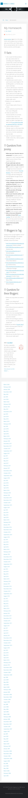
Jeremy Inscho (7, 39)
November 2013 (8, 559)
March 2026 (6, 384)
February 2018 (7, 438)
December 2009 (8, 667)
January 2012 (7, 613)
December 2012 (8, 586)
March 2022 (6, 401)
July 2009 (6, 677)
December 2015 (8, 497)
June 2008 (6, 707)
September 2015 (8, 505)
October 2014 (7, 532)
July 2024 (6, 397)
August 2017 (7, 453)
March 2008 (6, 714)
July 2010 (6, 650)
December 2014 (8, 527)
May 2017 (6, 460)
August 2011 (7, 625)
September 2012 (8, 593)
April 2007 (6, 741)
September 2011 (8, 623)
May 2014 (6, 544)
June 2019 (6, 416)
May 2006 (6, 768)
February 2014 (7, 552)
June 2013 (6, 571)
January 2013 (7, 584)
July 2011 (6, 628)
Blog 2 (7, 20)
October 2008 (7, 699)
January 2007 (7, 748)
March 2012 (6, 608)
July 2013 (6, 569)
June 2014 (6, 542)
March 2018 (6, 436)
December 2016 (8, 470)
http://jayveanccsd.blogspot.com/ (14, 255)
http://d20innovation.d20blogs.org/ (14, 278)
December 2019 (8, 411)
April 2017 (6, 463)
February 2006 (7, 773)
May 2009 (6, 682)
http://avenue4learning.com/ (13, 251)
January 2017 (7, 468)
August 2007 (7, 731)
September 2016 (8, 475)
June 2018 (6, 429)
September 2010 (8, 645)
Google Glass (20, 324)
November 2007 (8, 724)
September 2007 (8, 729)
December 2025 (8, 392)
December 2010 (8, 638)
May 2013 (6, 574)
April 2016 (6, 488)
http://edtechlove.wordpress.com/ (14, 247)
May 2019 (6, 419)
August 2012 (7, 596)
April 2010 (6, 657)
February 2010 (7, 662)
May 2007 (6, 739)
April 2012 (6, 606)
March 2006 (6, 771)
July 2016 (6, 480)
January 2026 (7, 389)
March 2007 (6, 743)
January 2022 (7, 406)
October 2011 (7, 620)
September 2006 (8, 758)
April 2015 (6, 517)
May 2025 (6, 394)
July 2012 (6, 598)
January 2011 (7, 635)
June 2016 (6, 483)
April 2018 (6, 433)
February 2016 (7, 493)
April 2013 (6, 576)
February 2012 (7, 611)
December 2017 (8, 443)
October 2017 (7, 448)
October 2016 (7, 473)
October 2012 (7, 591)
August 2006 (7, 761)
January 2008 (7, 719)
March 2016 (6, 490)
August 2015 (7, 507)
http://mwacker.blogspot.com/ (13, 282)
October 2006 (7, 756)
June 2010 (6, 652)
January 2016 (7, 495)
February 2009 (7, 689)
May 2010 (6, 655)
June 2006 (6, 766)
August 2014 (7, 537)
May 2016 (6, 485)
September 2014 (8, 534)
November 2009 (8, 670)
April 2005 (6, 775)
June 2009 (6, 680)
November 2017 (8, 446)
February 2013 (7, 581)
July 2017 (6, 456)
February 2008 (7, 716)
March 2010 (6, 660)
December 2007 (8, 721)
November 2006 (8, 753)
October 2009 (7, 672)
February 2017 (7, 465)
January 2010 (7, 665)
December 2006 (8, 751)
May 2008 (6, 709)
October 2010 (7, 643)
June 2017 (6, 458)
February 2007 (7, 746)
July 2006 (6, 763)
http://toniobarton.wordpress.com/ (14, 259)
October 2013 (7, 561)
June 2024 (6, 399)
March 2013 (6, 579)
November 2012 (8, 588)
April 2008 (6, 711)
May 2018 (6, 431)
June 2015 (6, 512)
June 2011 (6, 630)
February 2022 (7, 404)
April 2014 (6, 547)
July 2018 (6, 426)
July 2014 (6, 539)
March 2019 (6, 421)
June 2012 (6, 601)
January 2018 (7, 441)
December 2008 (8, 694)
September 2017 (8, 451)
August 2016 (7, 478)
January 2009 (7, 692)
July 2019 (6, 414)
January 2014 (7, 554)
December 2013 (8, 557)
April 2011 (6, 633)
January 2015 (7, 524)
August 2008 (7, 702)
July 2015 (6, 510)
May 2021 (6, 409)
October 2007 (7, 726)
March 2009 (6, 687)
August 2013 (7, 566)
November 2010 (8, 640)
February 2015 (7, 522)
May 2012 (6, 603)
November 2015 (8, 500)
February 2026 (7, 387)
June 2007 (6, 736)
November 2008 (8, 697)
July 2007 (6, 734)
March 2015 (6, 520)
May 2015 (6, 515)
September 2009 (8, 675)
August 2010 (7, 648)
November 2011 (8, 618)
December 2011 (8, 616)
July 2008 (6, 704)
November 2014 (8, 529)
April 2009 (6, 684)
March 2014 (6, 549)
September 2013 (8, 564)
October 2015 (7, 502)
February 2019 (7, 424)
